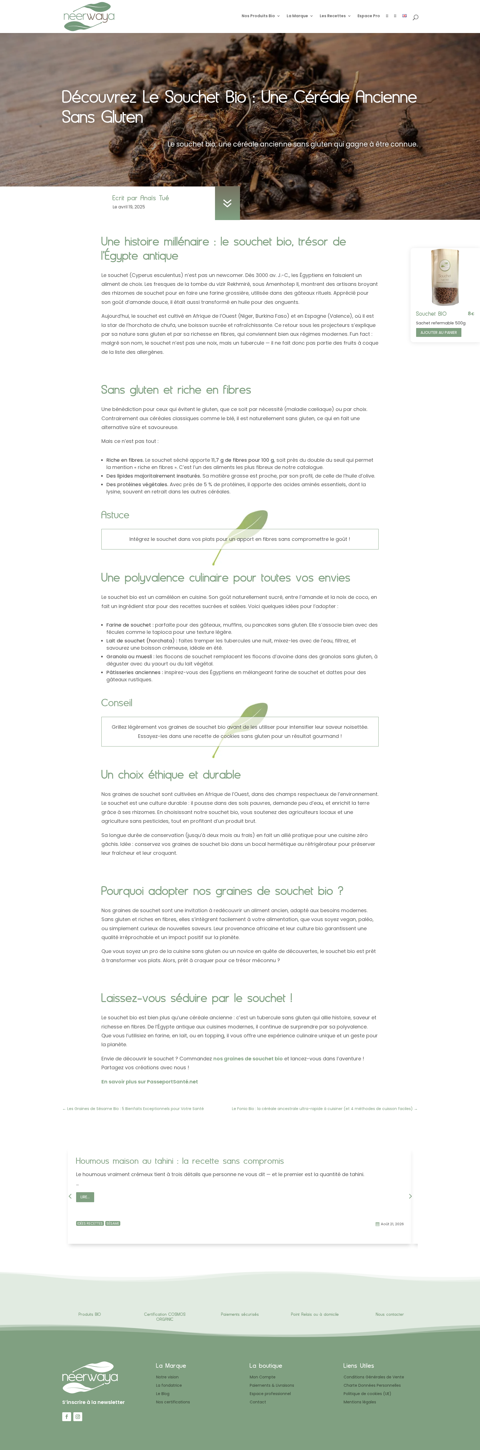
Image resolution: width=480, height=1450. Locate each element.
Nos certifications (173, 1402)
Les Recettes (333, 16)
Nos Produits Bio (258, 16)
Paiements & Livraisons (272, 1385)
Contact (258, 1402)
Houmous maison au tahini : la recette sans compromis (180, 1161)
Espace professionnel (270, 1394)
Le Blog (162, 1394)
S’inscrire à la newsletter (93, 1402)
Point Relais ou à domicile (315, 1314)
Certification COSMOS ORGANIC (165, 1317)
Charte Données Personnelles (372, 1385)
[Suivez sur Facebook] (66, 1416)
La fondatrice (169, 1385)
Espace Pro (369, 16)
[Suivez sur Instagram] (77, 1416)
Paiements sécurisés (240, 1314)
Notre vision (167, 1377)
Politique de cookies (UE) (367, 1394)
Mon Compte (263, 1377)
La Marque (297, 16)
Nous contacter (390, 1314)
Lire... (85, 1197)
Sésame (112, 1223)
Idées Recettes (90, 1223)
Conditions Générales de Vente (374, 1377)
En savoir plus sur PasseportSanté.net (149, 1081)
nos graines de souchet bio (248, 1058)
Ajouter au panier (439, 332)
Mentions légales (360, 1402)
